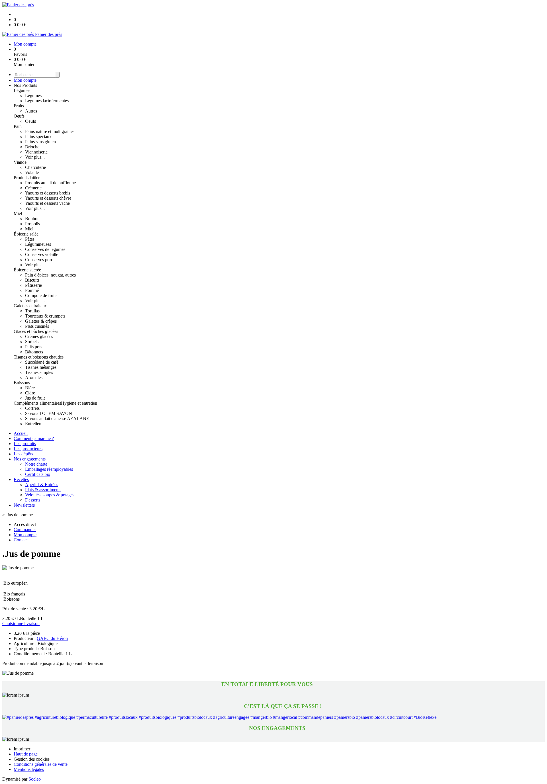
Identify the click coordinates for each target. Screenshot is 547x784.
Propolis (32, 223)
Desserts (32, 500)
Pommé (32, 290)
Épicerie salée (26, 234)
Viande (20, 162)
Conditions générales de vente (41, 764)
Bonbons (33, 218)
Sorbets (31, 341)
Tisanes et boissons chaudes (39, 357)
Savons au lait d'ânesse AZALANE (57, 418)
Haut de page (26, 754)
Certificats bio (37, 474)
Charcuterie (35, 167)
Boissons (22, 382)
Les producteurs (28, 448)
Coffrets (32, 408)
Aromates (33, 377)
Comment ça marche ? (34, 438)
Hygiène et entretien (79, 403)
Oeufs (19, 116)
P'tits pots (33, 346)
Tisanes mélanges (40, 367)
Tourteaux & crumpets (45, 316)
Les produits (25, 443)
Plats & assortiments (43, 489)
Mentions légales (29, 769)
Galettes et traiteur (30, 305)
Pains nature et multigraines (49, 131)
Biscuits (32, 280)
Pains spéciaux (38, 136)
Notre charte (36, 464)
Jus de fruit (35, 398)
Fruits (19, 105)
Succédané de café (41, 362)
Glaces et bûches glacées (36, 331)
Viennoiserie (36, 152)
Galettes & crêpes (41, 321)
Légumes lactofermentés (47, 100)
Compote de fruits (41, 295)
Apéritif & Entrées (41, 484)
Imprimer (22, 748)
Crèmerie (33, 187)
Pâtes (29, 239)
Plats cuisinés (37, 326)
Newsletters (24, 505)
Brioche (32, 146)
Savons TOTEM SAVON (48, 413)
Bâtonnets (34, 351)
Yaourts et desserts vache (47, 203)
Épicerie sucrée (27, 269)
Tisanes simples (39, 372)
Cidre (30, 392)
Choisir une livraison (21, 623)
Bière (30, 387)
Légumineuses (38, 244)
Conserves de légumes (45, 249)
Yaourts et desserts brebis (47, 193)
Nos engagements (30, 459)
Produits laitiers (27, 177)
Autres (31, 111)
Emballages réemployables (49, 469)
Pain (18, 126)
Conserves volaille (41, 254)
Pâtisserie (33, 285)
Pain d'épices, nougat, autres (50, 275)
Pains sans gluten (40, 141)
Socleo (34, 779)
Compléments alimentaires (37, 403)
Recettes (21, 479)
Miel (18, 213)
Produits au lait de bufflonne (50, 182)
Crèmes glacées (39, 336)
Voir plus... (35, 157)
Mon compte (25, 80)
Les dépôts (23, 453)
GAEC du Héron (52, 638)
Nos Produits (25, 85)
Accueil (21, 433)
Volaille (32, 172)
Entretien (33, 423)
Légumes (22, 90)
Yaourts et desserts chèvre (48, 198)
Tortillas (32, 310)
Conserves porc (39, 259)
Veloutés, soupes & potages (49, 494)
